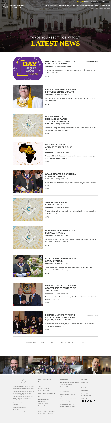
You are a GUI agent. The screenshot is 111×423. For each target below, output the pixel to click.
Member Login (84, 382)
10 (52, 343)
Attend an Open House (43, 403)
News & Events (64, 379)
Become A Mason (42, 401)
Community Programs (86, 5)
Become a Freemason (65, 5)
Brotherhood (41, 381)
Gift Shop (76, 5)
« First (41, 343)
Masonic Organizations (43, 390)
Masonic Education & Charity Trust (46, 411)
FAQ (39, 396)
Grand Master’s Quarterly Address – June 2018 (60, 175)
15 (62, 343)
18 (72, 343)
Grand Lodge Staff (64, 389)
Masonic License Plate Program (45, 413)
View (47, 76)
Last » (83, 343)
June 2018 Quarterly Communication (56, 203)
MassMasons (94, 1)
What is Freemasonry (51, 5)
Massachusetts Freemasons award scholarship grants (57, 118)
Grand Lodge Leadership (66, 384)
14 (58, 343)
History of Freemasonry (43, 388)
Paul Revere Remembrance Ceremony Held (60, 260)
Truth (39, 386)
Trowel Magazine (105, 5)
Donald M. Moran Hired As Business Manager (60, 231)
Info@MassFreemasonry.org (19, 407)
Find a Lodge (80, 1)
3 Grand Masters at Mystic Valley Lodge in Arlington (60, 316)
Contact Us (84, 387)
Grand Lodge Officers (65, 386)
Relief (39, 384)
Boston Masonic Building (67, 394)
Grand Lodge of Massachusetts (100, 9)
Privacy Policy (84, 390)
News (96, 5)
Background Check (42, 405)
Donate (87, 1)
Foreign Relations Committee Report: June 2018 (58, 147)
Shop (61, 396)
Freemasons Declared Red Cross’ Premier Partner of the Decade (60, 288)
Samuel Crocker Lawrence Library (68, 398)
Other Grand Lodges (64, 391)
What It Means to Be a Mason (46, 393)
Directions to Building (65, 401)
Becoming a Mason (43, 399)
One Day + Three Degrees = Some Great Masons (60, 62)
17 (69, 343)
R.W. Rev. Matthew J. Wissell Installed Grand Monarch (60, 90)
